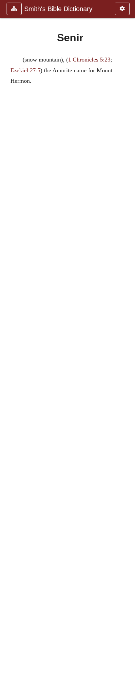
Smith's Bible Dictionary (58, 8)
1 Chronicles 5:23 (89, 59)
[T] (127, 337)
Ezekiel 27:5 (25, 70)
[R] (7, 337)
